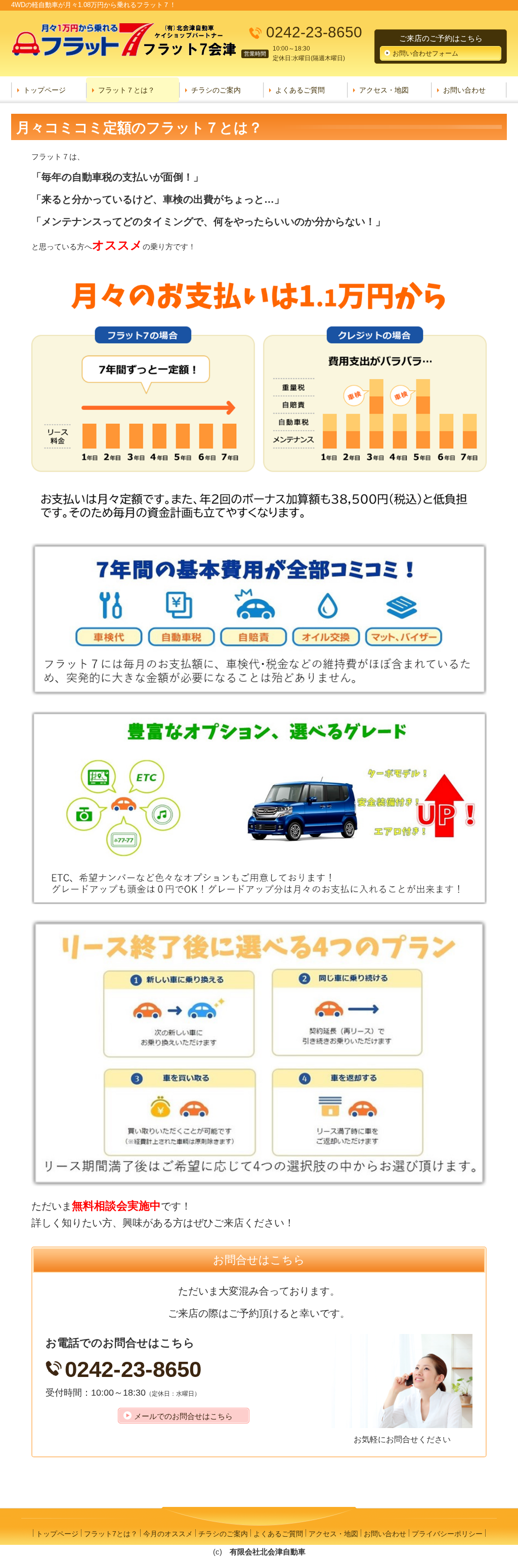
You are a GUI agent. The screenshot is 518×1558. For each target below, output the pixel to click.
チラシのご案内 (216, 90)
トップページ (44, 90)
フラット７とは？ (126, 90)
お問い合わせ (464, 90)
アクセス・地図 (384, 90)
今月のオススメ (168, 1534)
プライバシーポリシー (447, 1534)
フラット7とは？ (111, 1534)
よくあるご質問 (300, 90)
